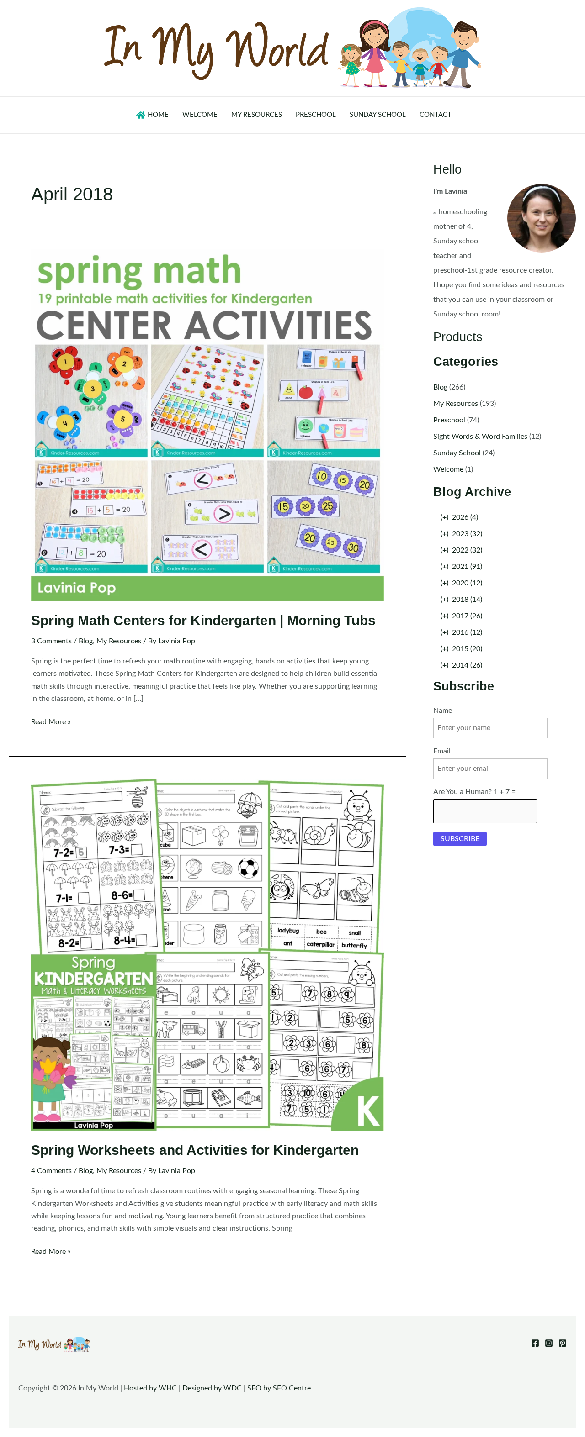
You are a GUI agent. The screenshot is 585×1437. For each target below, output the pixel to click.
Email (442, 751)
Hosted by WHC (150, 1388)
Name (442, 710)
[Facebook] (535, 1343)
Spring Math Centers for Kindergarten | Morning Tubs (203, 620)
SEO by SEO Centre (279, 1388)
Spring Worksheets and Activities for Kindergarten (195, 1150)
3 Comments (51, 641)
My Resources (118, 641)
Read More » (51, 723)
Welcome (448, 469)
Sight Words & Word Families (480, 436)
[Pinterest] (562, 1343)
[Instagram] (549, 1343)
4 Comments (51, 1170)
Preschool (449, 420)
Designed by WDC (212, 1388)
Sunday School (457, 453)
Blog (86, 641)
